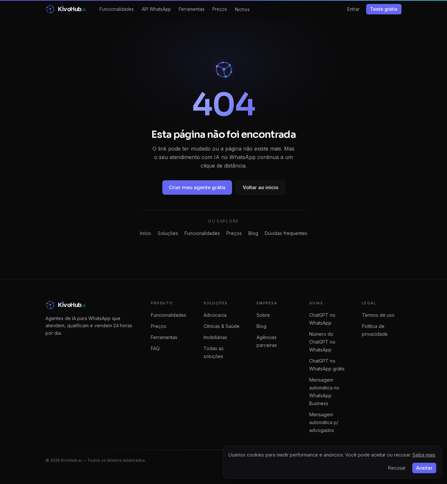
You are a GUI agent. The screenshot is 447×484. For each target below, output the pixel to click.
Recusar (397, 468)
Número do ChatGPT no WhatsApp (322, 341)
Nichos (242, 9)
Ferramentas (192, 9)
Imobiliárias (215, 337)
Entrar (353, 9)
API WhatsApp (156, 9)
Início (145, 233)
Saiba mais (423, 454)
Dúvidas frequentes (286, 233)
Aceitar (424, 468)
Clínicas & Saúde (222, 326)
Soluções (168, 233)
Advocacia (215, 315)
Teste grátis (384, 9)
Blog (253, 233)
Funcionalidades (116, 9)
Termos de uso (378, 315)
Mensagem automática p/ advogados (323, 422)
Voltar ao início (260, 187)
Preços (219, 9)
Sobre (263, 315)
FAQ (155, 348)
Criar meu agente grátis (197, 187)
